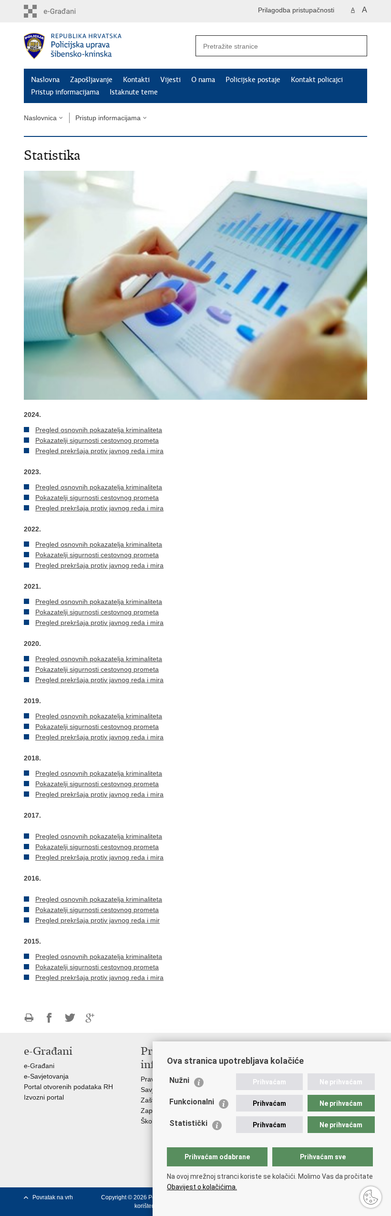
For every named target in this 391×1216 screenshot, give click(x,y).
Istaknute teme (134, 92)
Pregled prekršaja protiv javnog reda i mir (97, 920)
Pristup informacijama (65, 92)
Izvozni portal (44, 1097)
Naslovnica (40, 118)
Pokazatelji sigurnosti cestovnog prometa (97, 440)
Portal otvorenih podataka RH (68, 1087)
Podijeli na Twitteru (70, 1018)
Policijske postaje (253, 79)
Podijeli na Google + (90, 1018)
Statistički (188, 1123)
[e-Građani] (64, 11)
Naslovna (45, 79)
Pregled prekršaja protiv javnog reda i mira (99, 451)
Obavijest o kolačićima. (202, 1187)
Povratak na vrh (52, 1197)
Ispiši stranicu (29, 1018)
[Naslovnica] (110, 46)
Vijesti (170, 79)
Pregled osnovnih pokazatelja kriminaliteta (98, 430)
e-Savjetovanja (46, 1076)
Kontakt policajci (317, 79)
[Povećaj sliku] (195, 285)
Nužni (179, 1080)
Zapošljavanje (91, 79)
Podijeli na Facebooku (49, 1018)
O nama (203, 79)
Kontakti (136, 79)
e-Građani (39, 1066)
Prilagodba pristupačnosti (296, 10)
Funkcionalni (191, 1101)
